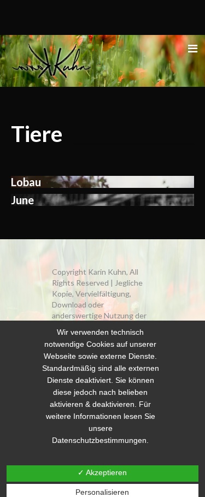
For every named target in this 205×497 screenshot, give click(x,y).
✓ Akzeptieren (102, 472)
